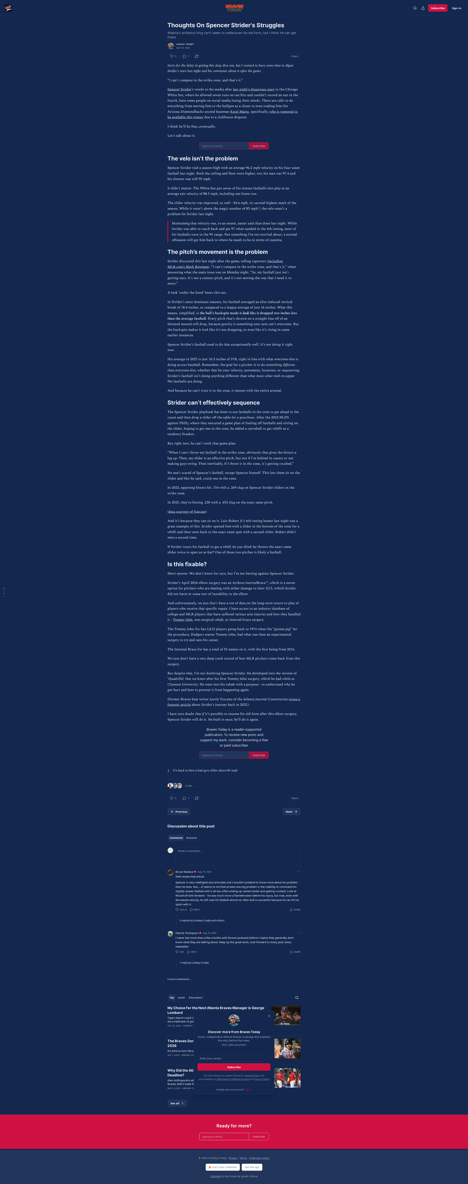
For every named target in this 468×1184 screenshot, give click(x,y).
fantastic (173, 704)
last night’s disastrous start (253, 89)
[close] (269, 1016)
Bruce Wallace (184, 872)
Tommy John (183, 619)
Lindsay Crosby (185, 44)
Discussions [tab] (195, 997)
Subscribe (438, 8)
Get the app (252, 1167)
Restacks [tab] (191, 838)
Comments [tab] (176, 838)
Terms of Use (252, 1075)
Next (289, 811)
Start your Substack (224, 1167)
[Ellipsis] (299, 871)
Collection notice (259, 1158)
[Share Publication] (423, 8)
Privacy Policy (261, 1079)
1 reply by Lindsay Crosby (194, 962)
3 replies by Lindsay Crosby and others (202, 920)
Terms (243, 1158)
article (185, 704)
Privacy (233, 1158)
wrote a (294, 699)
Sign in (456, 8)
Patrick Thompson (187, 933)
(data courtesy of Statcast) (187, 511)
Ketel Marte (239, 111)
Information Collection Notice (233, 1079)
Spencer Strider (179, 89)
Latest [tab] (181, 997)
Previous (181, 811)
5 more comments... (179, 979)
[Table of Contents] (4, 592)
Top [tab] (172, 997)
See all (174, 1103)
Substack (215, 1176)
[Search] (415, 8)
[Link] (162, 158)
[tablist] (183, 838)
